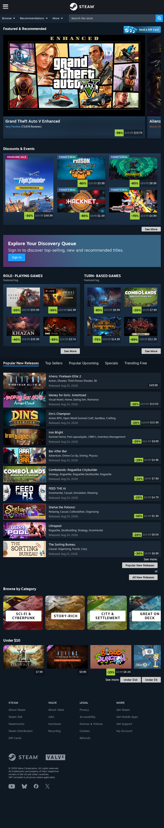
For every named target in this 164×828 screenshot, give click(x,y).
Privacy (84, 709)
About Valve (56, 709)
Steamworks (16, 724)
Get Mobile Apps (127, 716)
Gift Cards (15, 738)
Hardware (54, 724)
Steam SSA (15, 716)
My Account (124, 731)
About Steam (17, 709)
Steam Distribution (21, 731)
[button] (9, 18)
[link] (74, 132)
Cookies (85, 731)
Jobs (51, 716)
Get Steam (123, 709)
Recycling (54, 731)
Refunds (85, 738)
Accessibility (87, 716)
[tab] (21, 363)
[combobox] (112, 18)
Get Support (124, 724)
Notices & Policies (91, 724)
